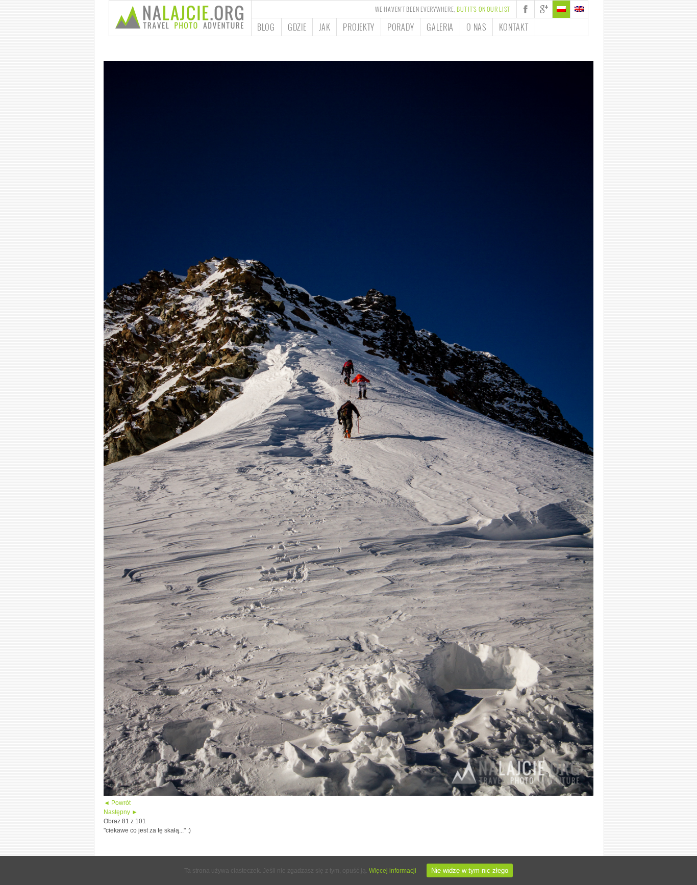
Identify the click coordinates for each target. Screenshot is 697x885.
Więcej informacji (392, 870)
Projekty (359, 27)
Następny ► (121, 812)
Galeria (440, 27)
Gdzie (297, 27)
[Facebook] (525, 9)
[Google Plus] (543, 9)
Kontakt (514, 27)
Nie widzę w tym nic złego (469, 870)
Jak (324, 27)
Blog (266, 27)
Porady (400, 27)
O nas (476, 27)
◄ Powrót (117, 802)
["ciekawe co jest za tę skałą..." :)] (348, 793)
